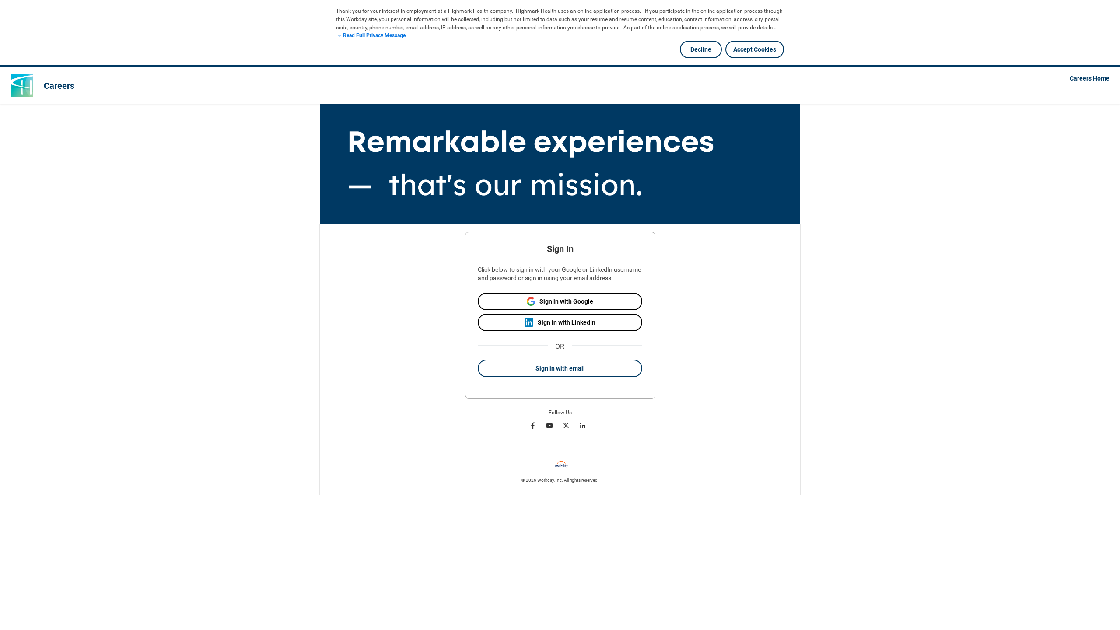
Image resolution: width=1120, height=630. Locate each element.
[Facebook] (533, 426)
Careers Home (1090, 78)
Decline (700, 49)
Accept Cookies (754, 49)
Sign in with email (560, 368)
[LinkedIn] (583, 426)
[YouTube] (549, 426)
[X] (566, 426)
